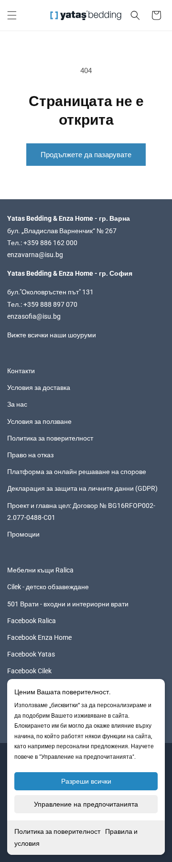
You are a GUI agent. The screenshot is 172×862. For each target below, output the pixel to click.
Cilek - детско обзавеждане (48, 587)
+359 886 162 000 (50, 243)
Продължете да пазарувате (86, 155)
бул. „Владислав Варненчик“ (52, 231)
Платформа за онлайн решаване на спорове (76, 471)
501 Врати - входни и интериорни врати (68, 604)
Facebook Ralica (31, 621)
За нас (17, 404)
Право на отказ (30, 455)
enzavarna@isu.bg (35, 255)
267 (111, 231)
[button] (11, 15)
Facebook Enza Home (39, 637)
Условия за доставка (38, 387)
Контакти (21, 371)
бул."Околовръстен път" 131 (50, 292)
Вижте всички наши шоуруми (51, 335)
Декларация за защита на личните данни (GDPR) (82, 488)
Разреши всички (86, 781)
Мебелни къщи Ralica (40, 570)
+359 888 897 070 (50, 304)
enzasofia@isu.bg (34, 316)
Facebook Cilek (29, 671)
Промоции (23, 534)
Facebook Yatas (31, 654)
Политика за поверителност (57, 831)
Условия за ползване (39, 421)
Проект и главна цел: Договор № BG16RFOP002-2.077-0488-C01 (81, 511)
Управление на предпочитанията (86, 804)
